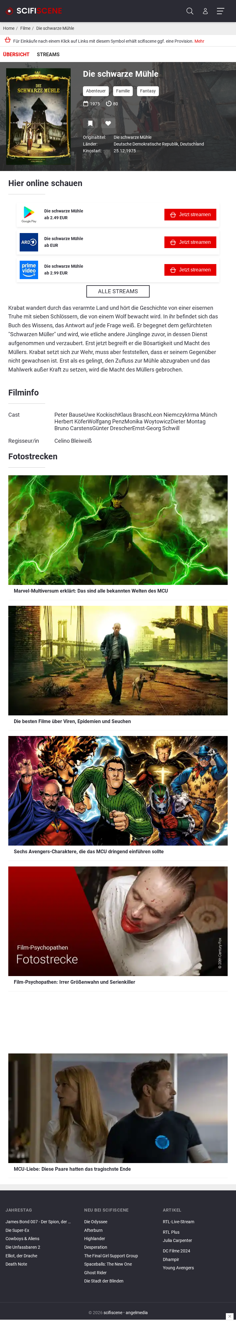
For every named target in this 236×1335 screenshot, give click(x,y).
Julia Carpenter (177, 1240)
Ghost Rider (95, 1272)
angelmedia (137, 1312)
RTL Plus (171, 1232)
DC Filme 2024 (176, 1251)
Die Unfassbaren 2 (23, 1247)
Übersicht (16, 54)
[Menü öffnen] (220, 11)
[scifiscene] (36, 11)
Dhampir (171, 1259)
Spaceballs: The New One (108, 1264)
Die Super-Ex (17, 1230)
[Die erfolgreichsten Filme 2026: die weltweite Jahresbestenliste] (196, 1246)
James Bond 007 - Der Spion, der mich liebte (39, 1221)
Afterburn (93, 1230)
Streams (48, 54)
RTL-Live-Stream (178, 1221)
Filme (25, 28)
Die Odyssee (95, 1221)
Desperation (95, 1247)
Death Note (16, 1264)
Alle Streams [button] (118, 291)
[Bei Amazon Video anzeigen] (29, 270)
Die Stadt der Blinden (104, 1281)
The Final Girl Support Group (111, 1256)
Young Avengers (178, 1268)
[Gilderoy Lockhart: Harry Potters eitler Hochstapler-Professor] (196, 1227)
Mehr (199, 41)
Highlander (94, 1238)
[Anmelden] (205, 11)
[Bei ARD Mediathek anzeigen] (29, 242)
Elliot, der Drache (21, 1256)
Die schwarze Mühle (55, 28)
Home (8, 28)
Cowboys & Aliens (22, 1238)
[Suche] (190, 11)
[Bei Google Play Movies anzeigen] (29, 214)
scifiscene (113, 1312)
